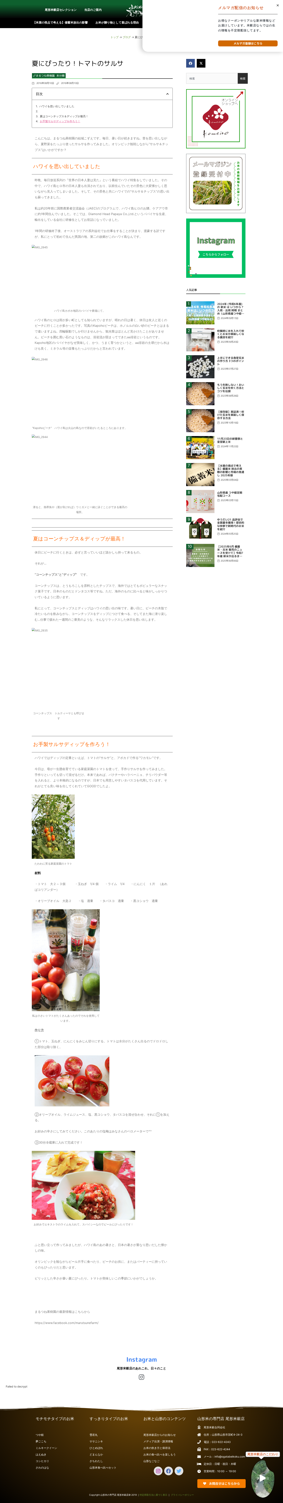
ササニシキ (96, 1441)
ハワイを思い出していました (56, 106)
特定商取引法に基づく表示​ (153, 1494)
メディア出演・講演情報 (158, 1441)
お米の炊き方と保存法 (156, 1447)
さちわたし (96, 1461)
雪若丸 (94, 1434)
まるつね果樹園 (45, 75)
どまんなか (96, 1454)
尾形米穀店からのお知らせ (159, 1434)
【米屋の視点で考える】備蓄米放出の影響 (60, 22)
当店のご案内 (93, 10)
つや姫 (40, 1434)
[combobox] (212, 78)
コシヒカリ (42, 1461)
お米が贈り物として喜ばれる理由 (117, 22)
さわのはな (42, 1467)
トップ (115, 37)
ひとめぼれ (96, 1447)
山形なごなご (151, 1461)
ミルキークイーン (46, 1447)
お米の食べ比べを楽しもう (159, 1454)
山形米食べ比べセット (103, 1467)
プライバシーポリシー (182, 1494)
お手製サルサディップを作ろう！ (60, 121)
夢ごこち (41, 1441)
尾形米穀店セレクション (61, 10)
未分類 (60, 75)
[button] (190, 63)
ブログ (127, 37)
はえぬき (41, 1454)
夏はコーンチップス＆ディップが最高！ (64, 116)
